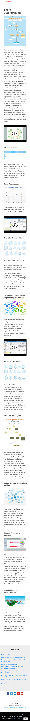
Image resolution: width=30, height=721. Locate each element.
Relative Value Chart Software (12, 534)
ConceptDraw (8, 1)
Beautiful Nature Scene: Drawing (10, 591)
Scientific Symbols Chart (13, 238)
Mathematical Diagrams (13, 415)
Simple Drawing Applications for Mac (15, 484)
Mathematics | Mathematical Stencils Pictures (13, 679)
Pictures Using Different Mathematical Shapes (13, 657)
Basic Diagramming (12, 11)
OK (25, 718)
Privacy (21, 707)
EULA (17, 707)
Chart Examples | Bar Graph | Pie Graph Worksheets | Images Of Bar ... (12, 667)
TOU (25, 707)
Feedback (12, 707)
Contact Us (6, 707)
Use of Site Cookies (16, 718)
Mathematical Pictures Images (9, 655)
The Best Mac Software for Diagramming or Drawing (14, 296)
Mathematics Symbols (12, 361)
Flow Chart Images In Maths (9, 664)
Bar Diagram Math (11, 147)
